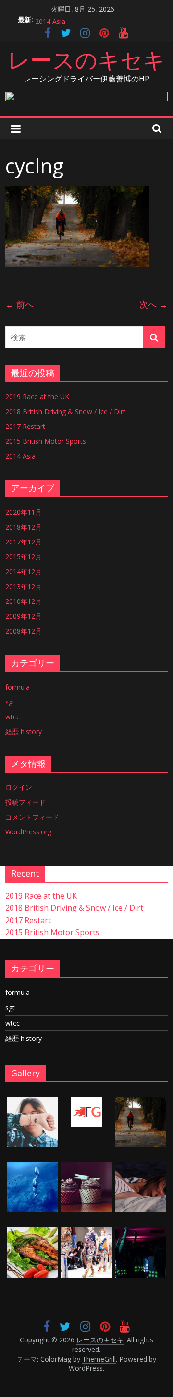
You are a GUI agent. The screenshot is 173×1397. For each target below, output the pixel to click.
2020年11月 (23, 512)
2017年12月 (23, 541)
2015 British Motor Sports (75, 15)
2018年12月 (23, 526)
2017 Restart (25, 426)
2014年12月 (23, 571)
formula (17, 687)
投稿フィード (25, 802)
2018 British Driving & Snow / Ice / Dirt (65, 411)
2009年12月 (23, 616)
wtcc (12, 716)
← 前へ (19, 304)
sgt (10, 701)
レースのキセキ (86, 59)
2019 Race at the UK (37, 396)
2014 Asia (20, 456)
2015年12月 (23, 556)
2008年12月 (23, 630)
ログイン (18, 787)
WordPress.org (28, 831)
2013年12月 (23, 586)
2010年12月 (23, 601)
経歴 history (23, 731)
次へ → (153, 304)
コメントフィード (32, 816)
